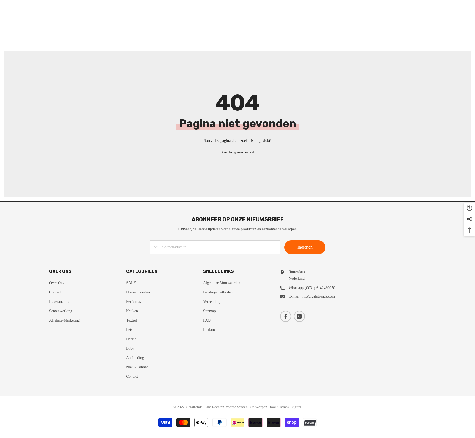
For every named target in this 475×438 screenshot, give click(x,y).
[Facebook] (285, 316)
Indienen (305, 247)
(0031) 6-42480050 (320, 288)
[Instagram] (299, 316)
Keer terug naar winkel (237, 152)
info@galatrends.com (318, 296)
